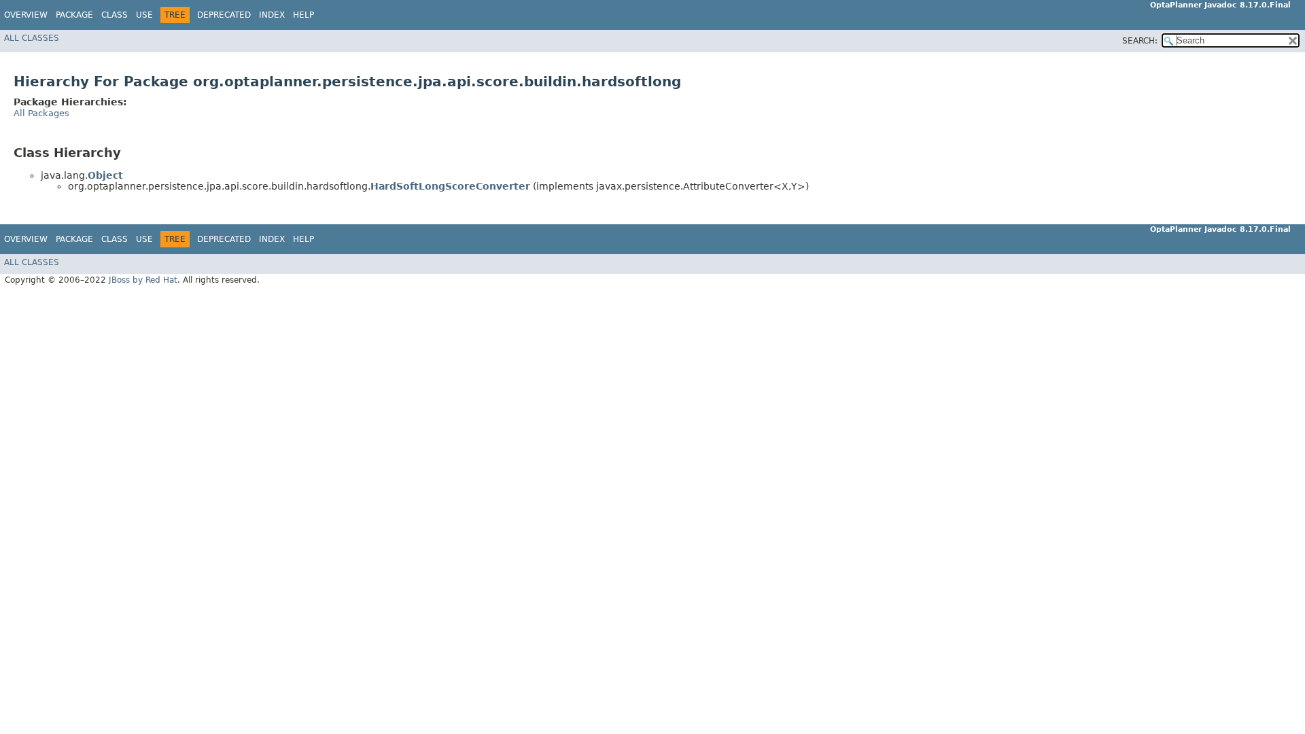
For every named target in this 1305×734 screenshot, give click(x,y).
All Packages (41, 113)
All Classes (31, 38)
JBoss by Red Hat (143, 280)
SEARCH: (1140, 41)
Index (272, 15)
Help (303, 15)
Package (74, 15)
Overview (26, 15)
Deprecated (224, 15)
